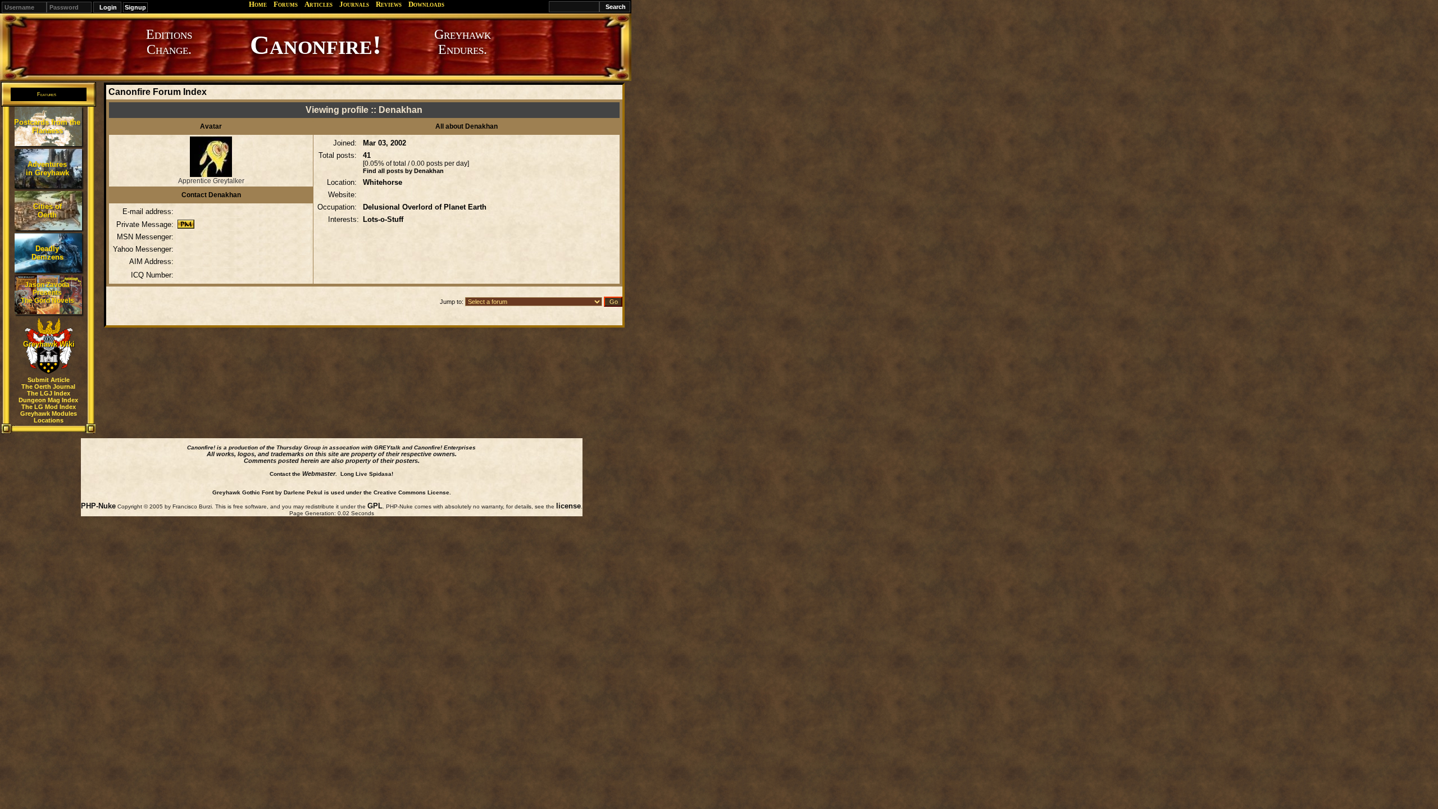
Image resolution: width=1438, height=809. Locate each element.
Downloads (426, 4)
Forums (286, 4)
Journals (354, 4)
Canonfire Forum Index (157, 92)
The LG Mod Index (48, 406)
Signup (135, 7)
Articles (318, 4)
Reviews (389, 4)
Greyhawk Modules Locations (48, 417)
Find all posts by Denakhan (403, 170)
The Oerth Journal (48, 386)
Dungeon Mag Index (48, 400)
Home (258, 4)
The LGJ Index (48, 393)
